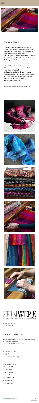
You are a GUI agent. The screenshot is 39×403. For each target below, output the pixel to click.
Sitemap (15, 398)
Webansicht (34, 400)
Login (35, 398)
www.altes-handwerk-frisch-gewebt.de (17, 86)
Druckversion (8, 398)
